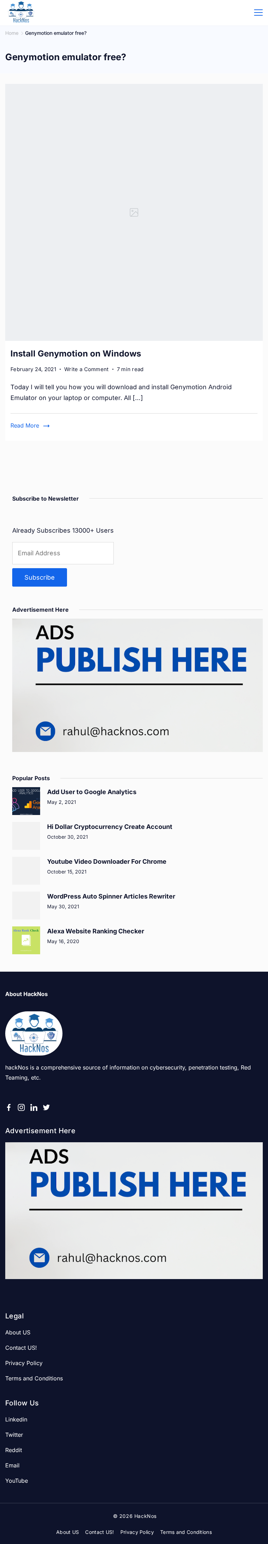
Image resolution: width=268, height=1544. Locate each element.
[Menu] (258, 12)
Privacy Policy (24, 1362)
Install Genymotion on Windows (75, 353)
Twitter (14, 1434)
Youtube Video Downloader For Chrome (106, 861)
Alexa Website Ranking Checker (95, 931)
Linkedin (16, 1419)
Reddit (13, 1450)
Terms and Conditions (34, 1378)
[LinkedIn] (33, 1107)
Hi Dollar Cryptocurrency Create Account (109, 826)
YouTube (16, 1480)
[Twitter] (46, 1107)
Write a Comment (86, 370)
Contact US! (21, 1347)
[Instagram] (21, 1107)
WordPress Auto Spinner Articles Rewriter (111, 896)
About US (17, 1332)
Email (12, 1465)
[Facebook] (8, 1107)
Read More (24, 425)
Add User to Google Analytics (91, 791)
